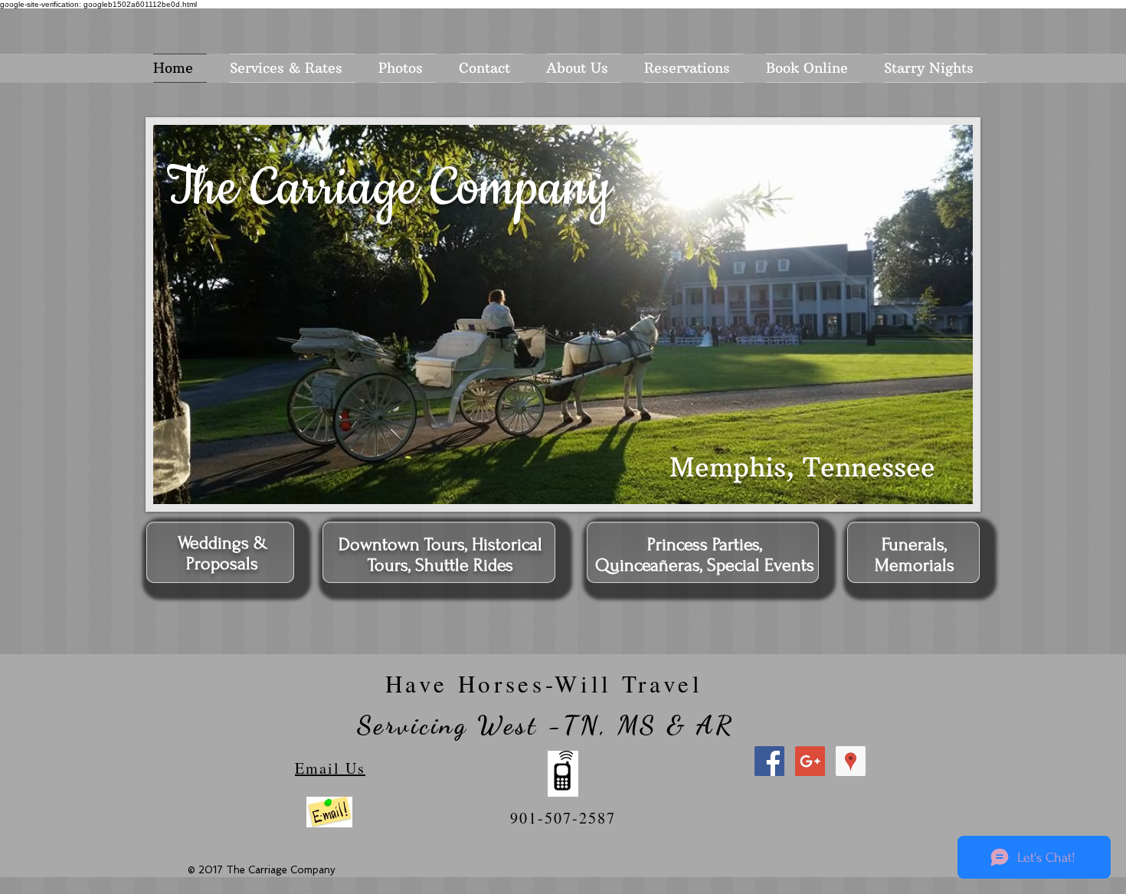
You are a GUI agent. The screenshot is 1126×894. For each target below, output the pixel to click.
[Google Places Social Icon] (851, 761)
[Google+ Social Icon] (810, 761)
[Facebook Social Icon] (769, 761)
